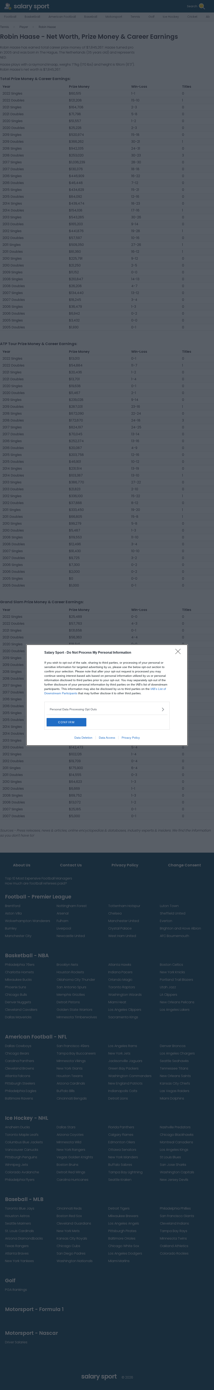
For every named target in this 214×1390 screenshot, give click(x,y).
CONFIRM (66, 722)
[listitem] (107, 709)
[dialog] (107, 695)
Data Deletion (83, 737)
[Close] (179, 653)
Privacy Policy (131, 737)
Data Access (107, 737)
